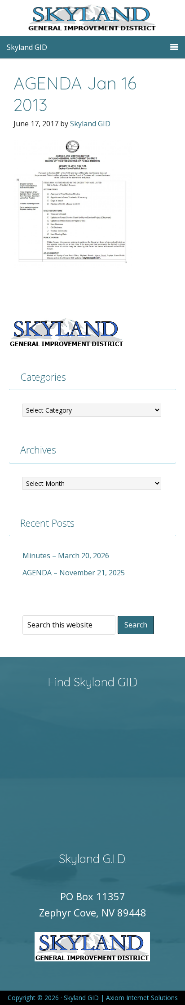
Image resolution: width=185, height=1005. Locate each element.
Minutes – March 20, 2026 (65, 555)
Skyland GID (106, 20)
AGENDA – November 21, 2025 (73, 573)
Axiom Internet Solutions (142, 997)
